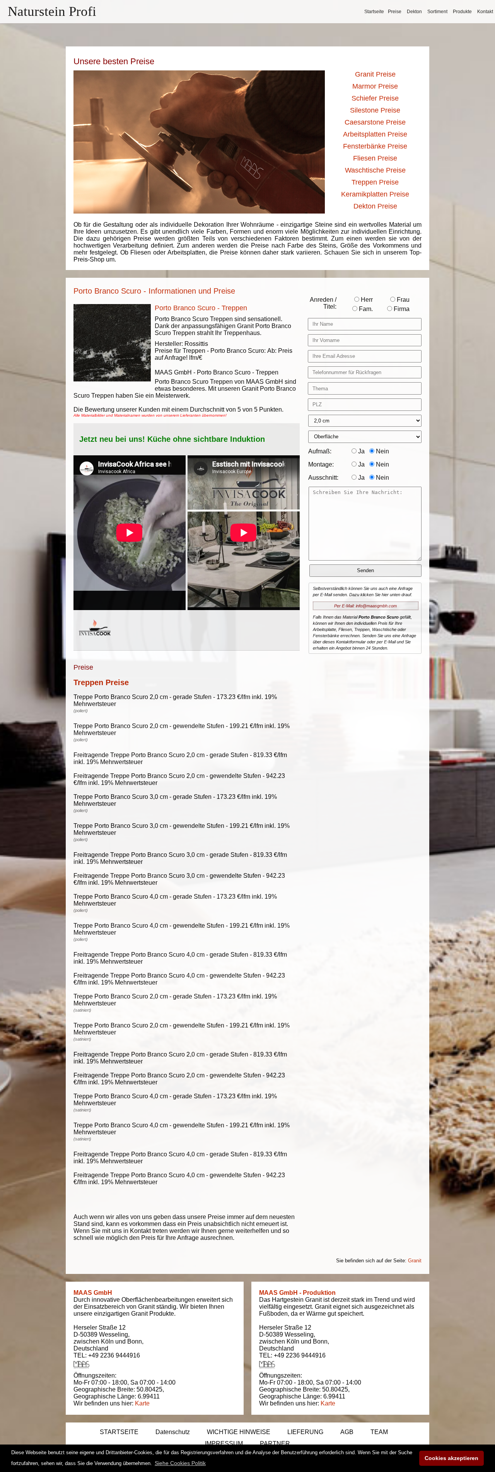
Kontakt (485, 11)
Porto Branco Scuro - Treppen (201, 308)
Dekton (414, 11)
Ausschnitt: (323, 477)
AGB (346, 1432)
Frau (402, 299)
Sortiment (437, 11)
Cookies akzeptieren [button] (451, 1458)
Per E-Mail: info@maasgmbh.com (365, 606)
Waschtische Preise (375, 170)
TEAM (379, 1432)
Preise (394, 11)
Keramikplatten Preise (375, 194)
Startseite (374, 11)
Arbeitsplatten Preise (375, 134)
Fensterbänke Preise (375, 146)
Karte (142, 1403)
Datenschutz (172, 1432)
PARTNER (275, 1443)
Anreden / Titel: (323, 303)
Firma (401, 309)
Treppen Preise (375, 182)
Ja (361, 451)
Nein (381, 451)
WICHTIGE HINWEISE (238, 1432)
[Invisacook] (94, 642)
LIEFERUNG (305, 1432)
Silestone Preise (375, 110)
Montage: (321, 464)
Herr (366, 299)
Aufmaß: (319, 451)
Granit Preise (375, 74)
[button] (180, 1463)
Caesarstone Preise (375, 122)
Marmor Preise (375, 86)
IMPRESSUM (224, 1443)
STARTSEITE (119, 1432)
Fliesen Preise (375, 158)
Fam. (365, 309)
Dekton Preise (375, 206)
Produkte (462, 11)
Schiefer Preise (375, 98)
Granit (415, 1260)
